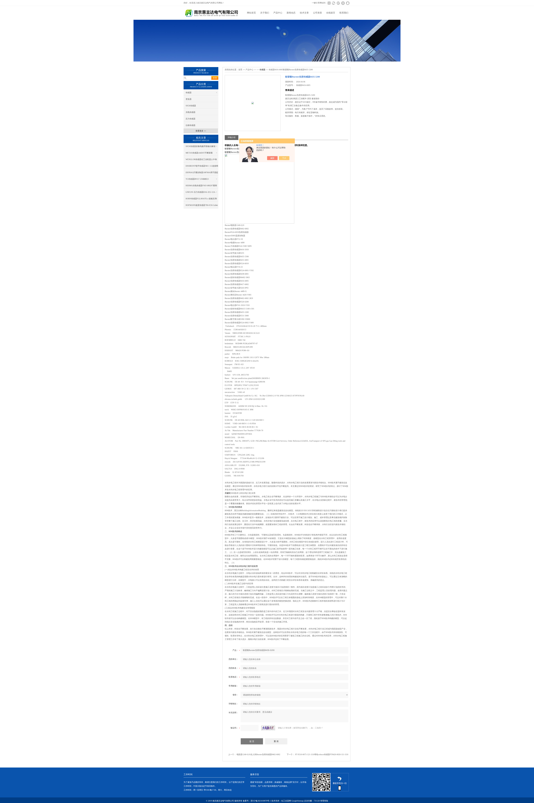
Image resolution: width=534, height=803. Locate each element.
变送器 (188, 99)
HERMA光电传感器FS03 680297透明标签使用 (201, 187)
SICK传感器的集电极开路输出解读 (200, 146)
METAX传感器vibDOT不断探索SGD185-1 (199, 154)
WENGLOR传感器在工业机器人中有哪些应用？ (201, 160)
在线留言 (330, 13)
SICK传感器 (191, 106)
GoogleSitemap (297, 801)
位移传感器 (190, 125)
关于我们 (264, 13)
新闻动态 (291, 13)
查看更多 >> (201, 131)
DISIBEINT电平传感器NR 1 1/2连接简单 (202, 167)
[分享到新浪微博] (338, 3)
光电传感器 (190, 112)
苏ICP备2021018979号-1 (261, 801)
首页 (240, 70)
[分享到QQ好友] (348, 3)
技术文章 (304, 13)
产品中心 (277, 13)
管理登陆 (324, 801)
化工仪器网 (286, 801)
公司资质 (317, 13)
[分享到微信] (333, 3)
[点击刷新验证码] (268, 728)
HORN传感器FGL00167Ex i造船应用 (201, 199)
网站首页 (251, 13)
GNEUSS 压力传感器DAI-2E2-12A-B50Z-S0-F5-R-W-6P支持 (201, 193)
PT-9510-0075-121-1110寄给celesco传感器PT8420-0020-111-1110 (321, 754)
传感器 (188, 93)
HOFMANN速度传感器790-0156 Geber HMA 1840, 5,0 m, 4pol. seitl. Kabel (202, 206)
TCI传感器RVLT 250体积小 (197, 179)
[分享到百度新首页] (343, 3)
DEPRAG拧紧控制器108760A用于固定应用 (202, 173)
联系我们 (343, 13)
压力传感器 (190, 119)
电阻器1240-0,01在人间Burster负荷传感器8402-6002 (258, 754)
